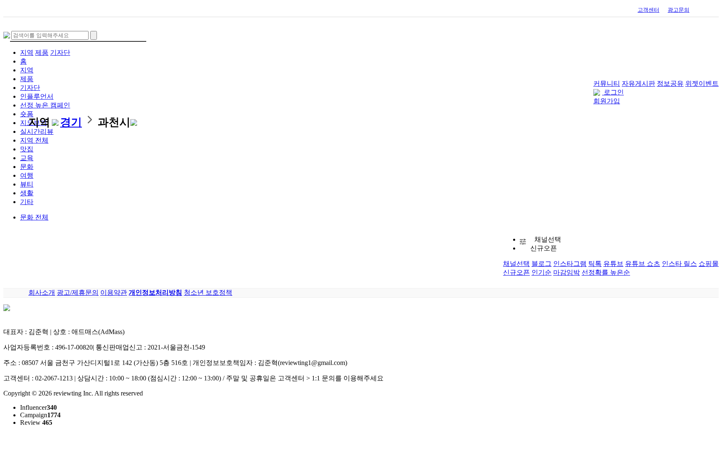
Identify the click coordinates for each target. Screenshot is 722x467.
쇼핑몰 (709, 263)
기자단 (60, 52)
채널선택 (516, 263)
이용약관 (113, 292)
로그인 (614, 92)
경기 (71, 122)
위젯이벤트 (702, 83)
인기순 (541, 272)
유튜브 (613, 263)
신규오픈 (516, 272)
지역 (26, 52)
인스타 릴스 (679, 263)
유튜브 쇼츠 (642, 263)
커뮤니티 (606, 83)
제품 (41, 52)
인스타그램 (570, 263)
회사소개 (41, 292)
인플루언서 (36, 96)
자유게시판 (638, 83)
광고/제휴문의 (78, 292)
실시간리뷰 (36, 131)
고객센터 (648, 10)
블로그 (541, 263)
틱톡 (595, 263)
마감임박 (566, 272)
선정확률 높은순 (606, 272)
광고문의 (678, 10)
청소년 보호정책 (208, 292)
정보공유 (670, 83)
